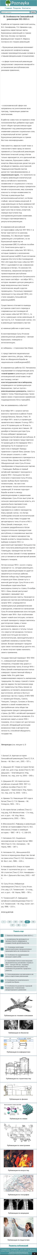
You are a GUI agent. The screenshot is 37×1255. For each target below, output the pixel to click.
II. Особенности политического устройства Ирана (17, 981)
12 (9, 922)
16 (33, 922)
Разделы (17, 8)
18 (18, 925)
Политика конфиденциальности (18, 1252)
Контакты (26, 8)
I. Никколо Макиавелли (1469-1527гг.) (19, 935)
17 (12, 925)
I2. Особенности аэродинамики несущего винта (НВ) (17, 956)
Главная (8, 8)
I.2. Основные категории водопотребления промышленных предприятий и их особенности (18, 949)
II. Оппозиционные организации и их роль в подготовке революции (19, 975)
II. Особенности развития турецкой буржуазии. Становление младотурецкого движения (18, 988)
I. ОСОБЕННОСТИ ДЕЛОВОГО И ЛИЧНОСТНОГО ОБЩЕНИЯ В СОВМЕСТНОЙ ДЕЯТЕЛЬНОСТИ (17, 941)
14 (21, 922)
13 (15, 922)
